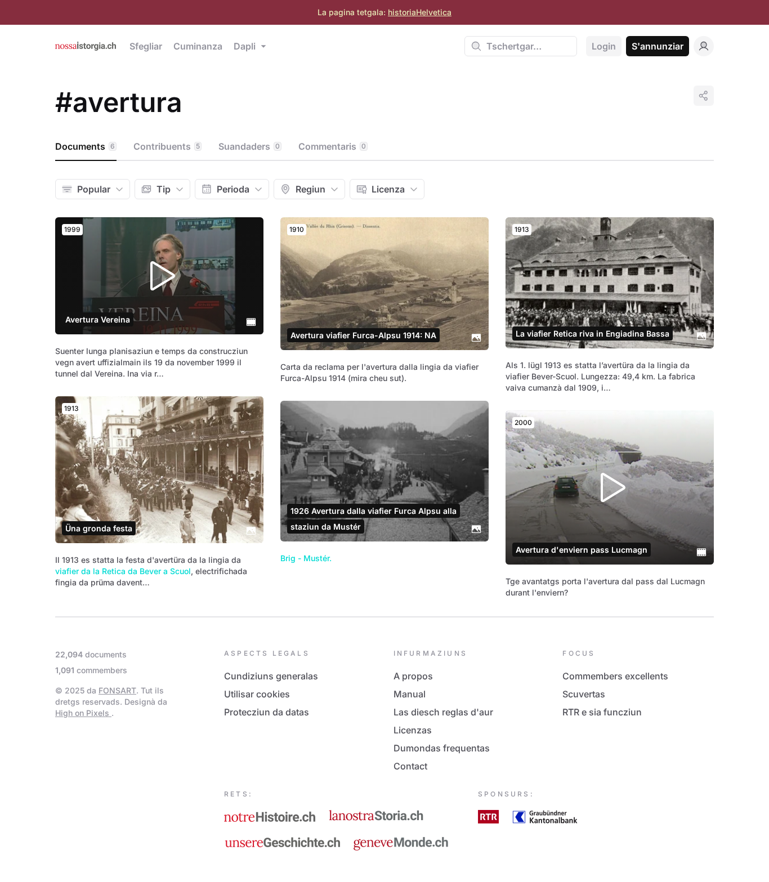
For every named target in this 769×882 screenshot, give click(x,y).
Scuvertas (583, 694)
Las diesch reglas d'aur (443, 712)
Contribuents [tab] (166, 146)
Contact (410, 766)
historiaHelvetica (419, 12)
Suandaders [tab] (249, 146)
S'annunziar (657, 46)
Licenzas (413, 730)
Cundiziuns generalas (271, 676)
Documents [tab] (85, 146)
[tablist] (384, 147)
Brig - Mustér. (306, 558)
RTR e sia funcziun (602, 712)
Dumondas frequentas (442, 748)
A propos (413, 676)
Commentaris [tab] (332, 146)
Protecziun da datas (266, 712)
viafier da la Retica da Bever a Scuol (123, 571)
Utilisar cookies (257, 694)
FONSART (117, 690)
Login (604, 46)
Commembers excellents (615, 676)
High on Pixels (83, 713)
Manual (410, 694)
